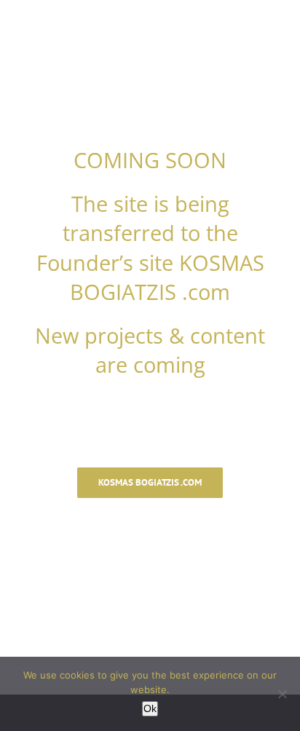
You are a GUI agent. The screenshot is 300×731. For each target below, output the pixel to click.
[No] (282, 694)
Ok (150, 708)
